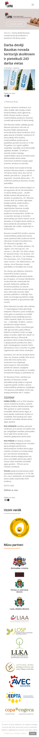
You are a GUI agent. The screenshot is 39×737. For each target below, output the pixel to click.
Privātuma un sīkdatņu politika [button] (15, 733)
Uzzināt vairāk (16, 24)
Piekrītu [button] (32, 733)
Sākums (7, 33)
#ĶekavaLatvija (11, 101)
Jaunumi (16, 68)
